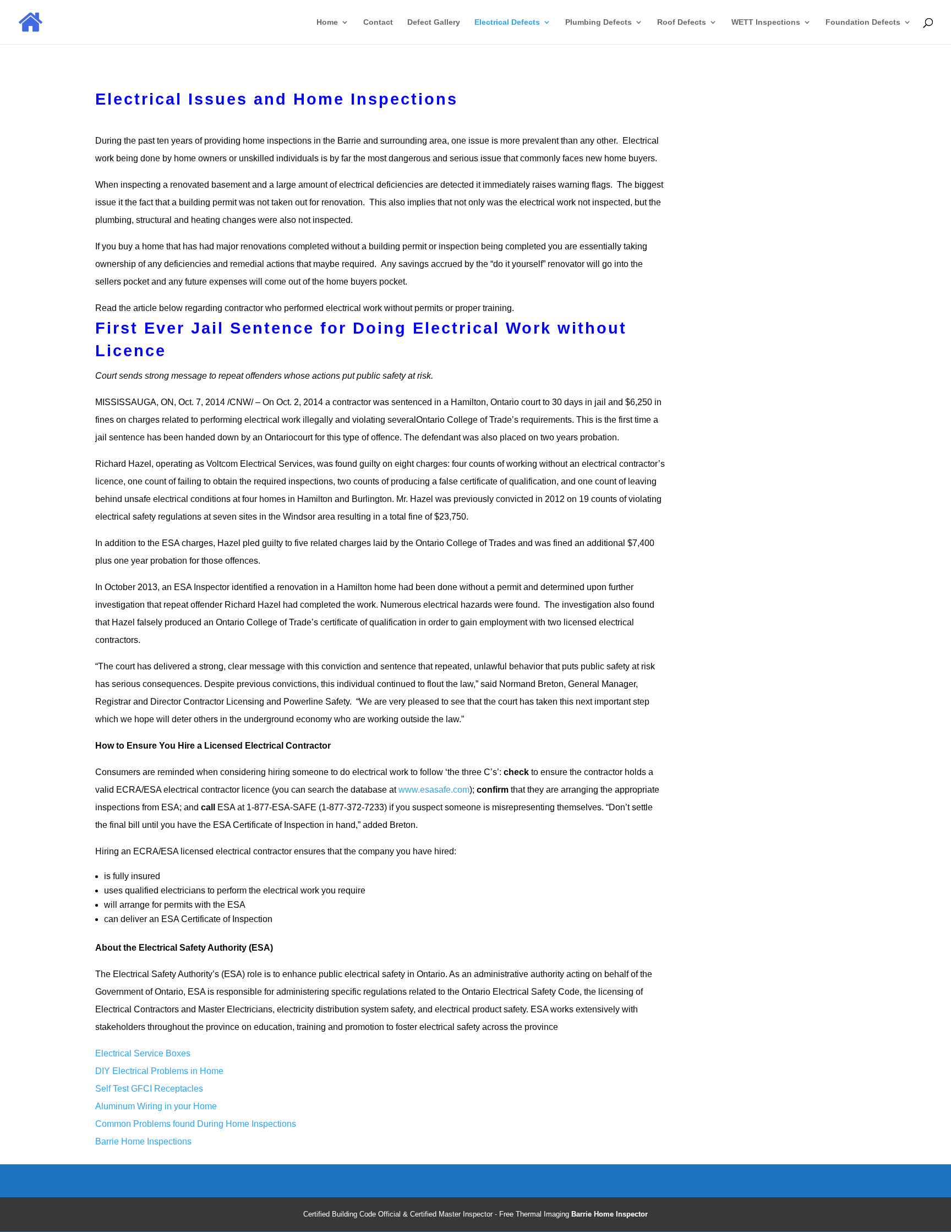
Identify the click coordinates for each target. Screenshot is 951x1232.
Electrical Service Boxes (142, 1053)
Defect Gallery (433, 22)
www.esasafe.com (433, 789)
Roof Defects (681, 22)
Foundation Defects (863, 22)
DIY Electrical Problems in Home (160, 1071)
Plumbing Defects (598, 22)
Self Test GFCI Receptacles (149, 1088)
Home (327, 22)
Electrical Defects (507, 22)
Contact (378, 22)
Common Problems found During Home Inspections (195, 1124)
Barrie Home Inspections (143, 1141)
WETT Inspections (765, 22)
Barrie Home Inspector (609, 1214)
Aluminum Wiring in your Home (156, 1106)
